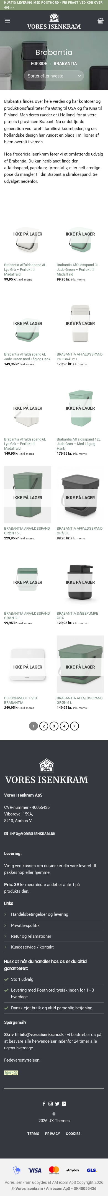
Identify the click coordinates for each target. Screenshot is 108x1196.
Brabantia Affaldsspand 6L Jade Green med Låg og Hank (27, 356)
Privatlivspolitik (25, 925)
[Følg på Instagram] (50, 1104)
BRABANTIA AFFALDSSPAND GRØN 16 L (27, 530)
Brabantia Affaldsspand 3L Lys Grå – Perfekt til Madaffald (25, 269)
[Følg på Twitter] (57, 1104)
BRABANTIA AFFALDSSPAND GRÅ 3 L (80, 530)
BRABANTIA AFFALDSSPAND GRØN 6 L (80, 700)
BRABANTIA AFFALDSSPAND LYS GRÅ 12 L (80, 356)
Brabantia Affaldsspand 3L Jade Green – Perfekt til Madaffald (78, 269)
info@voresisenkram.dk (42, 1034)
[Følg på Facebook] (44, 1104)
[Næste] (74, 726)
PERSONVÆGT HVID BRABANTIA (20, 700)
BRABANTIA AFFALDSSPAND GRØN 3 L (27, 615)
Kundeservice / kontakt (32, 947)
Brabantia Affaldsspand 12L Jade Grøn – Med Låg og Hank (79, 444)
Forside (39, 63)
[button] (7, 20)
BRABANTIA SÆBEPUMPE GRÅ (77, 615)
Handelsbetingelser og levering (39, 914)
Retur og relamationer (31, 936)
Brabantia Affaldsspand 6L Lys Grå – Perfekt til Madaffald (25, 444)
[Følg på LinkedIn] (64, 1104)
